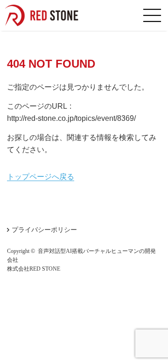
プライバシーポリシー (44, 229)
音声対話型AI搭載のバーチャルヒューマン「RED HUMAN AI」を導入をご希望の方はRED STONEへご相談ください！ (47, 15)
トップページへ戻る (40, 177)
